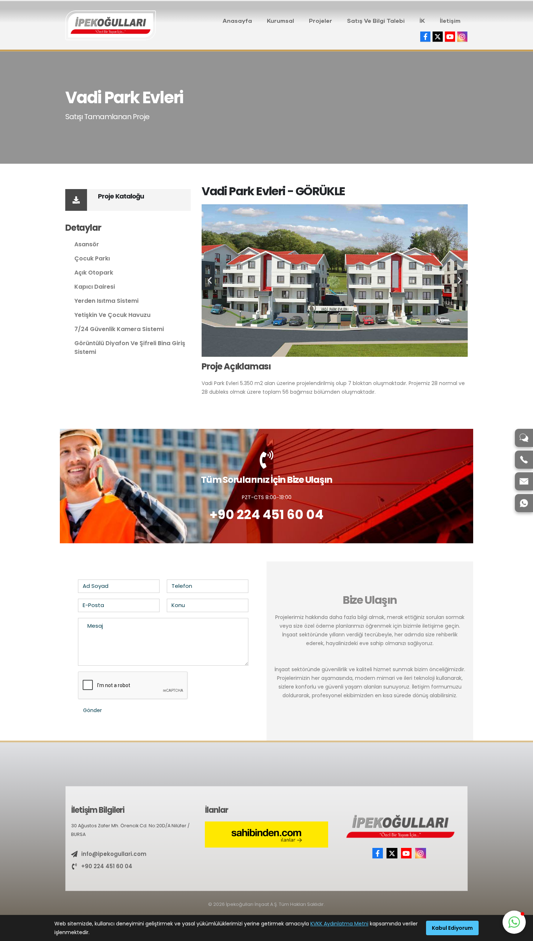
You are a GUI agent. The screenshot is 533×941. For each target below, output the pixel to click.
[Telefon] (524, 460)
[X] (438, 37)
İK (422, 20)
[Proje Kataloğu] (76, 200)
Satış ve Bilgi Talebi (376, 20)
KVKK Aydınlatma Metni (339, 923)
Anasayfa (237, 20)
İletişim (450, 20)
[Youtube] (450, 37)
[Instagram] (462, 37)
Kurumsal (280, 20)
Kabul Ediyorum (452, 928)
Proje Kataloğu (121, 196)
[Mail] (524, 481)
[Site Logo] (110, 25)
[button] (209, 280)
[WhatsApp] (524, 503)
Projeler (320, 20)
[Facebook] (425, 37)
